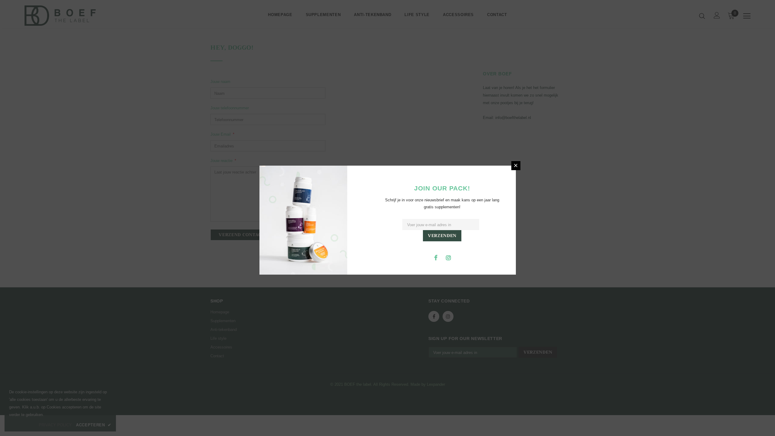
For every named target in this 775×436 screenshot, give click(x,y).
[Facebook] (435, 257)
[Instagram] (448, 257)
